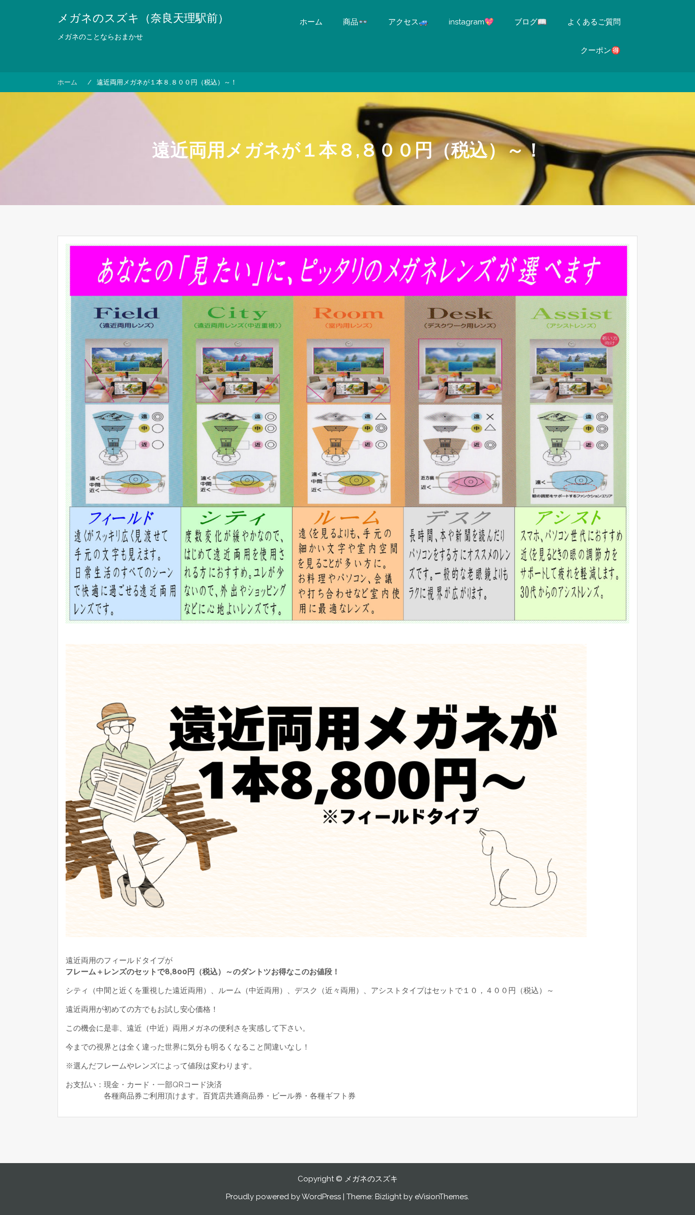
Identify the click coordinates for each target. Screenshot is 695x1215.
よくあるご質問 (594, 21)
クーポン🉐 (601, 50)
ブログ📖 (530, 21)
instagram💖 (471, 21)
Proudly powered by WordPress (283, 1196)
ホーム (311, 21)
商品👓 (355, 21)
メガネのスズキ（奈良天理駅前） (143, 17)
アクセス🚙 (408, 21)
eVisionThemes (441, 1196)
